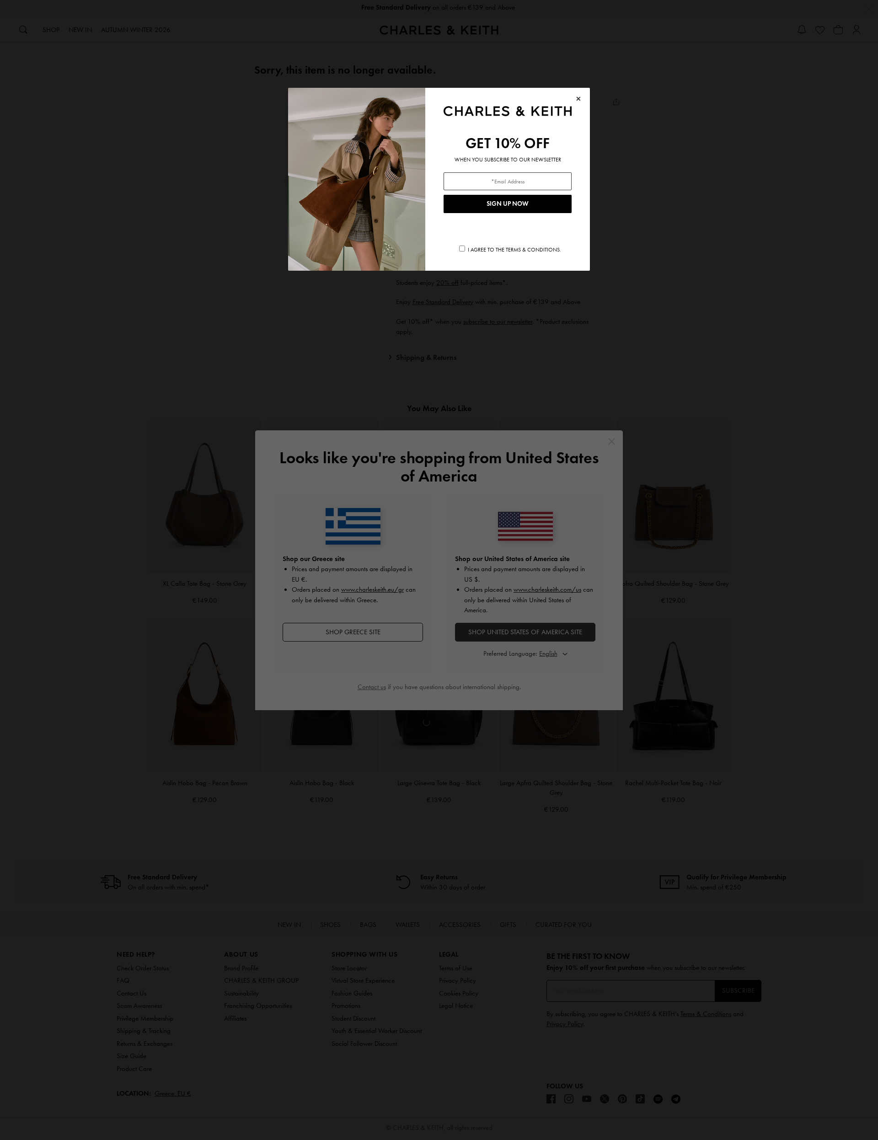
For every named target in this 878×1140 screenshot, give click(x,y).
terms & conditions (533, 249)
